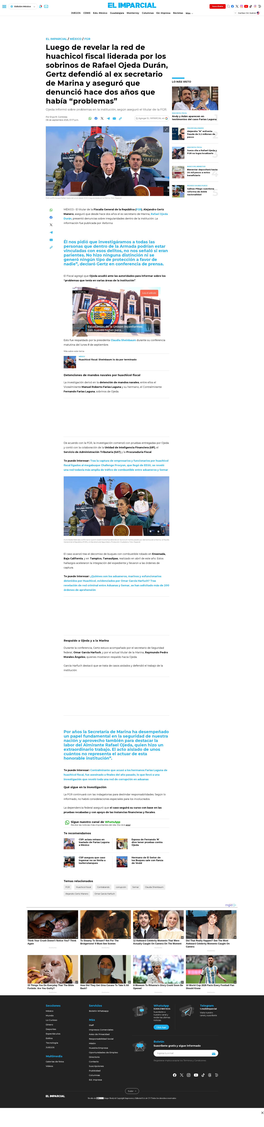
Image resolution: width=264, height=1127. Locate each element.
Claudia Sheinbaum (154, 887)
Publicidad (95, 1070)
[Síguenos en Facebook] (232, 6)
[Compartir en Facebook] (96, 118)
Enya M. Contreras (58, 117)
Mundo (50, 1015)
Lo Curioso (51, 1020)
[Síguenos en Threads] (255, 6)
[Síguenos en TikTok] (250, 6)
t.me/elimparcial (208, 1009)
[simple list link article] (195, 99)
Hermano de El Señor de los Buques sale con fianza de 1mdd (147, 860)
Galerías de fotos (55, 1061)
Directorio (94, 1057)
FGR (87, 39)
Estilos (49, 1038)
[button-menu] (4, 6)
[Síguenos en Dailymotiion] (216, 1075)
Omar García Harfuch (105, 894)
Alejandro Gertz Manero (76, 894)
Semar (135, 887)
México (76, 39)
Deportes (51, 1029)
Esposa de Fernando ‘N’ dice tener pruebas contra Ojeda (147, 842)
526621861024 (162, 1009)
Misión (92, 1043)
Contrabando (103, 887)
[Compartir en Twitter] (102, 118)
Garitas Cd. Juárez (247, 13)
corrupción (121, 887)
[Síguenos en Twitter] (237, 6)
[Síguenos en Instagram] (241, 6)
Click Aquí (161, 1027)
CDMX (86, 13)
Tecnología (52, 1042)
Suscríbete (217, 6)
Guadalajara (117, 13)
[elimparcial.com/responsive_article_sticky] (262, 1112)
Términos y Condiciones (194, 1060)
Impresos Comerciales (101, 1029)
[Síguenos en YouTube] (246, 6)
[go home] (55, 1095)
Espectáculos (53, 1033)
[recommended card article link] (70, 362)
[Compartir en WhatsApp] (90, 118)
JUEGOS (76, 13)
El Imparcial (56, 39)
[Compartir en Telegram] (108, 118)
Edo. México (100, 13)
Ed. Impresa (163, 13)
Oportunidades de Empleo (103, 1052)
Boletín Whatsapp (99, 1011)
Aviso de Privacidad (99, 1034)
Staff (91, 1025)
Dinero (49, 1024)
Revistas (178, 13)
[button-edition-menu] (235, 12)
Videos (49, 1066)
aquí (128, 825)
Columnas (148, 13)
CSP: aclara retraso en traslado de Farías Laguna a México (94, 842)
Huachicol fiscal (83, 887)
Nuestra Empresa (98, 1048)
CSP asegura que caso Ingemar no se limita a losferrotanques (92, 860)
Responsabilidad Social (101, 1038)
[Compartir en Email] (114, 118)
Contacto (94, 1061)
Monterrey (133, 13)
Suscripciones (96, 1066)
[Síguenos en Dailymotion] (259, 6)
